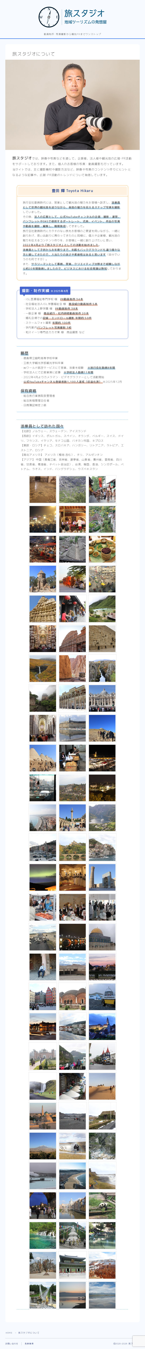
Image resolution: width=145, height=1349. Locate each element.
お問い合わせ (11, 1343)
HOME (9, 1332)
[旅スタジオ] (72, 17)
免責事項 (29, 1343)
